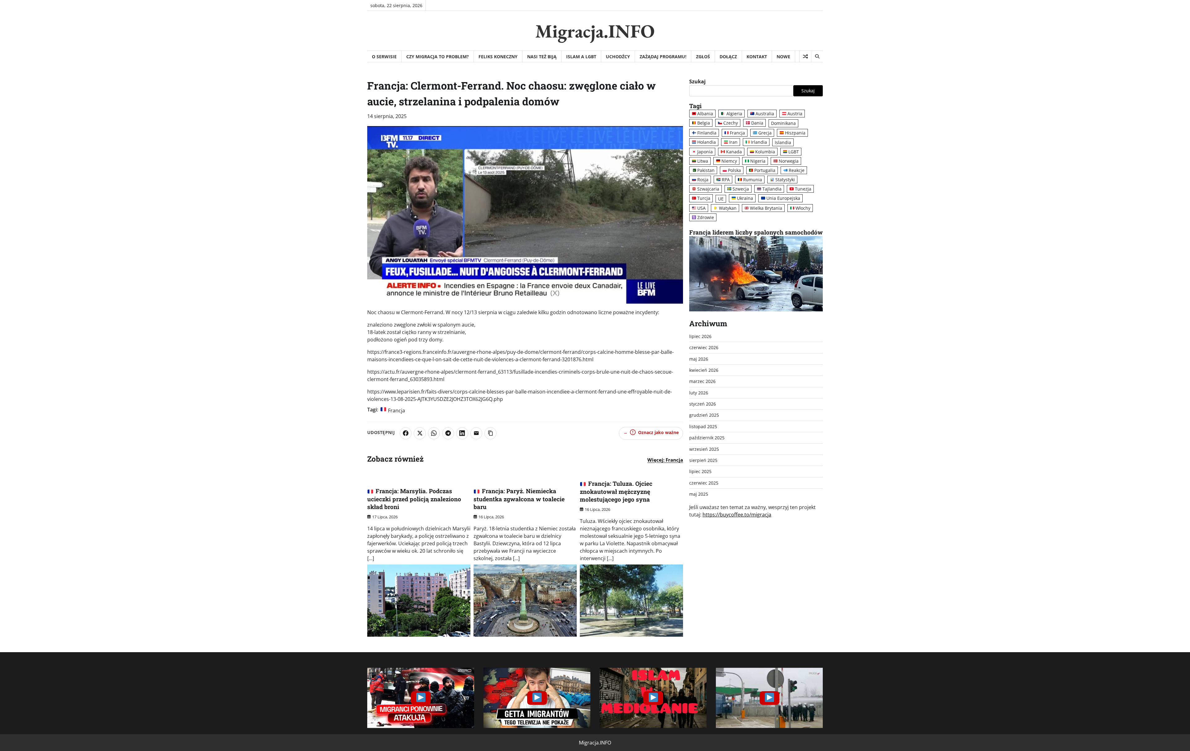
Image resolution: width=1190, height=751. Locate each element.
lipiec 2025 (700, 472)
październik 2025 (707, 438)
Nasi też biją (542, 56)
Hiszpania (795, 133)
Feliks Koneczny (498, 56)
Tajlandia (772, 189)
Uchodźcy (618, 56)
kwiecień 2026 (703, 370)
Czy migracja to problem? (437, 56)
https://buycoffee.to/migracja (737, 515)
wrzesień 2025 (704, 449)
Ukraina (745, 198)
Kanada (734, 152)
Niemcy (729, 161)
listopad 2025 (703, 426)
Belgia (703, 123)
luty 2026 (698, 393)
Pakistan (706, 170)
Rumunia (752, 180)
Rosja (702, 180)
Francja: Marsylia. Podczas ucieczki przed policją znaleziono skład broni (414, 499)
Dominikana (783, 123)
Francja (396, 410)
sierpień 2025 (703, 460)
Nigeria (757, 161)
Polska (734, 170)
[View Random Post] (805, 56)
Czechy (730, 123)
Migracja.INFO (595, 31)
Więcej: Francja (665, 460)
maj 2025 (698, 494)
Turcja (703, 198)
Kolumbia (765, 152)
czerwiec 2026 (703, 348)
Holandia (706, 142)
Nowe (783, 56)
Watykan (728, 208)
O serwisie (384, 56)
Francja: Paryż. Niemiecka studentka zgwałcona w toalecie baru (519, 499)
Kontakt (757, 56)
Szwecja (741, 189)
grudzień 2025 (704, 415)
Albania (705, 113)
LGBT (793, 152)
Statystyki (785, 180)
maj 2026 (698, 359)
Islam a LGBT (581, 56)
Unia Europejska (783, 198)
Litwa (702, 161)
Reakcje (796, 170)
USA (701, 208)
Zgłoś (703, 56)
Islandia (783, 142)
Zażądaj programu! (663, 56)
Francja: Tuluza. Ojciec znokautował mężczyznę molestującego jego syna (616, 491)
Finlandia (706, 133)
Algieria (734, 113)
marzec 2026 (702, 381)
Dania (757, 123)
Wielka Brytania (766, 208)
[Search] (817, 56)
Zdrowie (705, 217)
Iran (733, 142)
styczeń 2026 (702, 404)
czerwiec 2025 (703, 483)
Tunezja (803, 189)
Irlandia (759, 142)
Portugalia (764, 170)
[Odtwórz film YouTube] (420, 698)
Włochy (803, 208)
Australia (765, 113)
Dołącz (728, 56)
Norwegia (789, 161)
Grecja (765, 133)
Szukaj (697, 81)
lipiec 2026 (700, 336)
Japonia (705, 152)
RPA (726, 180)
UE (721, 199)
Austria (794, 113)
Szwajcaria (708, 189)
